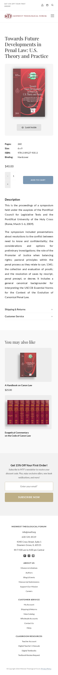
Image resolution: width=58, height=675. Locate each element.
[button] (29, 309)
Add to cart (38, 180)
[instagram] (29, 555)
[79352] (29, 69)
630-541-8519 (29, 537)
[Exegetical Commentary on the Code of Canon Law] (28, 412)
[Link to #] (52, 5)
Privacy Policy (46, 669)
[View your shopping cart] (47, 5)
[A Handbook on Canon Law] (28, 365)
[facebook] (25, 555)
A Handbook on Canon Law (18, 385)
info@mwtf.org (29, 532)
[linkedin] (33, 555)
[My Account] (42, 5)
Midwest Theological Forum (29, 526)
